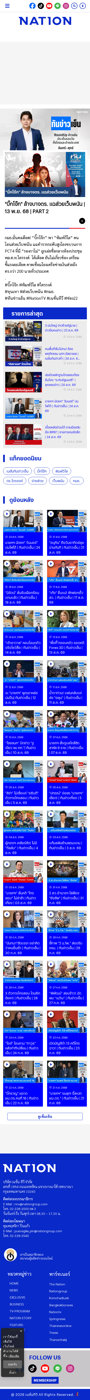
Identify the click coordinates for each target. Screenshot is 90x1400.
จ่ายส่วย (38, 480)
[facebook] (65, 221)
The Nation (57, 1284)
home (14, 1283)
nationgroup (58, 1291)
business (17, 1304)
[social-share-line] (57, 6)
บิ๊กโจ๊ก (42, 471)
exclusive (17, 1297)
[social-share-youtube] (49, 6)
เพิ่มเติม (14, 1356)
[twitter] (82, 221)
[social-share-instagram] (66, 6)
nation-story (21, 1318)
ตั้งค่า (12, 1372)
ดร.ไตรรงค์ (14, 480)
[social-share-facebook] (32, 6)
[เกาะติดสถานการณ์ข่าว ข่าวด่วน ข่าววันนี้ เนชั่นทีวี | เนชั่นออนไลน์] (45, 21)
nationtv (55, 1312)
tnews (53, 1332)
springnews (57, 1319)
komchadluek (59, 1298)
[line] (74, 221)
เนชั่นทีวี (31, 1394)
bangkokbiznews (61, 1305)
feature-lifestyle (17, 1327)
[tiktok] (32, 1371)
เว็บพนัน (58, 480)
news (14, 1290)
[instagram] (70, 1371)
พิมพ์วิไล (61, 471)
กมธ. (76, 480)
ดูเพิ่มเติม (45, 1116)
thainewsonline (60, 1325)
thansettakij (58, 1339)
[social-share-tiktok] (41, 6)
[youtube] (45, 1371)
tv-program (20, 1311)
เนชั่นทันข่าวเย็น (17, 471)
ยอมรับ (12, 1364)
